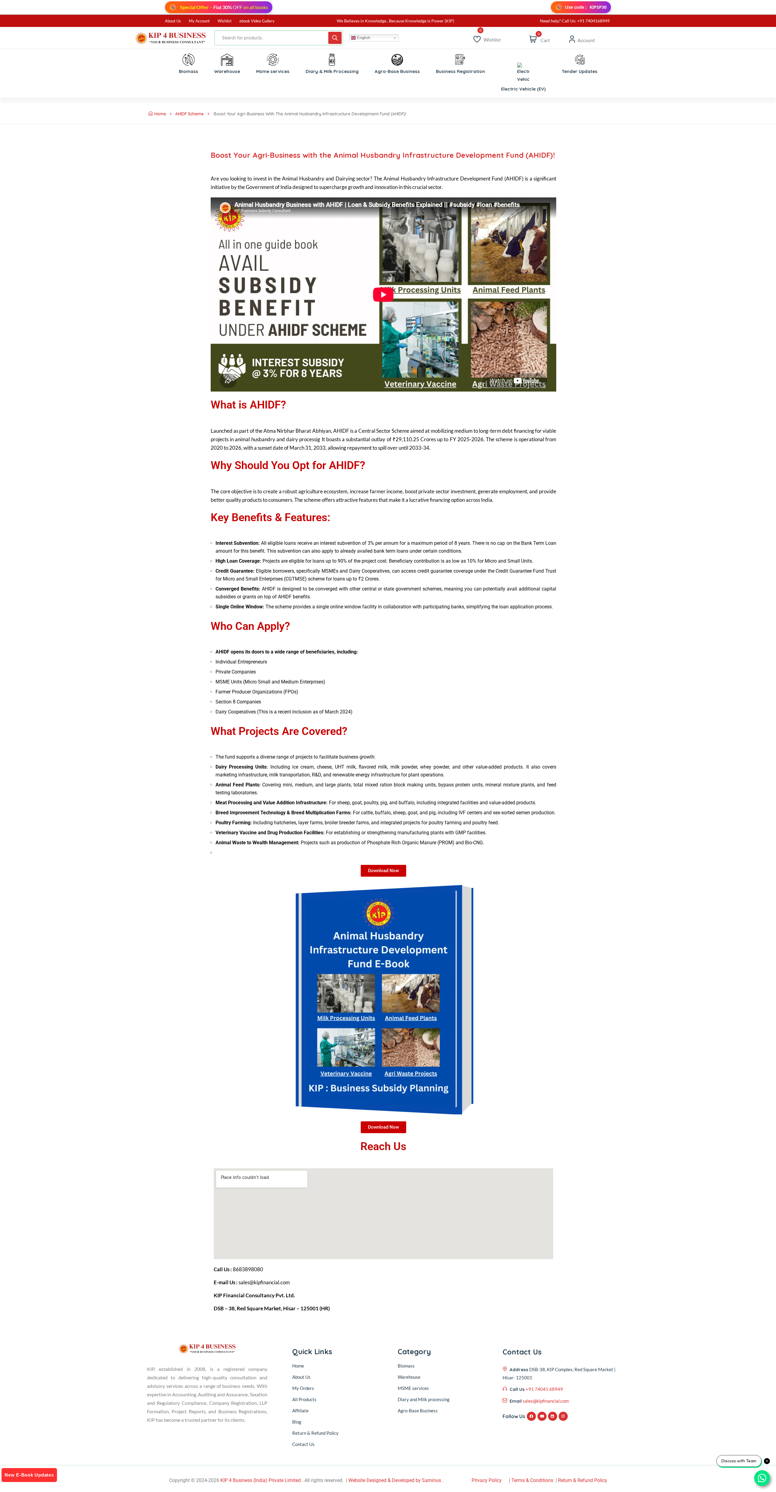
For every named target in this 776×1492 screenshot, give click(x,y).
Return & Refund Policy (315, 1433)
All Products (304, 1399)
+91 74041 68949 (544, 1389)
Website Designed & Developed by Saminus (394, 1480)
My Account (199, 20)
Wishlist (225, 20)
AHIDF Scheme (189, 114)
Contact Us (303, 1444)
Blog (296, 1421)
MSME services (413, 1388)
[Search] (335, 38)
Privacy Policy (487, 1480)
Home (160, 114)
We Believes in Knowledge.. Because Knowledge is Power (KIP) (395, 20)
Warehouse (409, 1377)
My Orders (303, 1388)
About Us (173, 20)
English (363, 37)
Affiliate (300, 1410)
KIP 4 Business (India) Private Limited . (261, 1480)
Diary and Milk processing (424, 1399)
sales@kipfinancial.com (546, 1401)
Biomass (406, 1365)
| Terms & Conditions (531, 1480)
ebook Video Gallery (257, 20)
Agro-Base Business (418, 1410)
